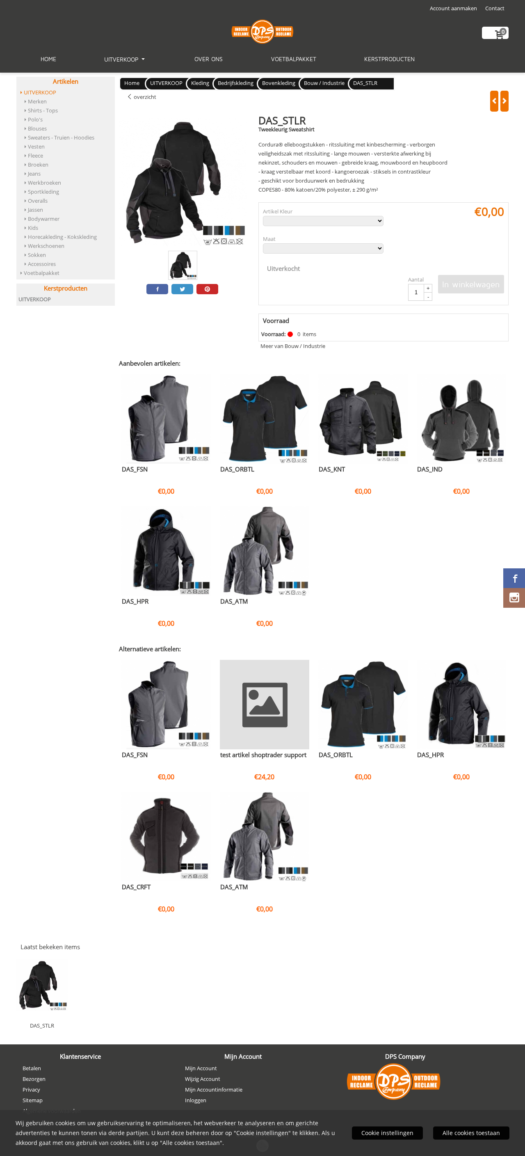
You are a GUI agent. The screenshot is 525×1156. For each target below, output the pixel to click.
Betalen (32, 1068)
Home (48, 58)
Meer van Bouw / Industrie (292, 346)
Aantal (416, 279)
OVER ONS (208, 58)
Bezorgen (34, 1079)
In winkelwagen (471, 284)
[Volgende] (504, 101)
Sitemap (33, 1100)
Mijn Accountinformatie (213, 1089)
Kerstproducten (389, 58)
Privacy (31, 1089)
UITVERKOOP (122, 59)
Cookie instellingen (387, 1133)
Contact (494, 8)
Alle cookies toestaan (471, 1133)
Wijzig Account (202, 1079)
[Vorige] (494, 101)
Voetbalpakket (293, 58)
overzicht (144, 97)
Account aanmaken (453, 8)
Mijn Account (201, 1068)
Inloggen (195, 1100)
